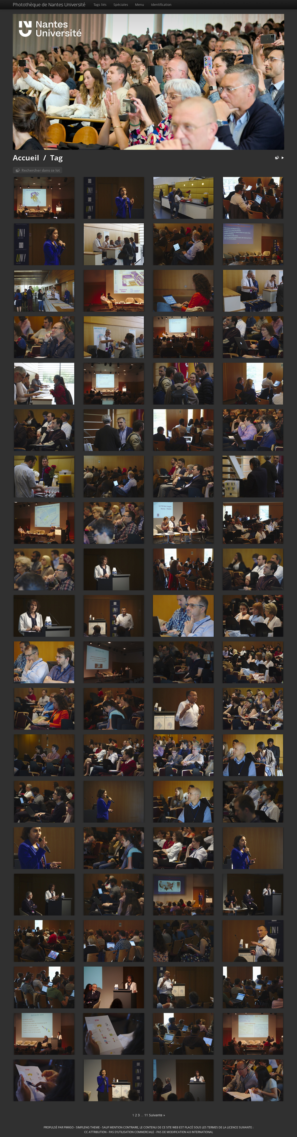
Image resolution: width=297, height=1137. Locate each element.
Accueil (26, 158)
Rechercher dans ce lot (41, 170)
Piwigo (69, 1127)
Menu (139, 4)
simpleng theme (88, 1127)
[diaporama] (282, 158)
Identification (161, 4)
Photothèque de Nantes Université (49, 4)
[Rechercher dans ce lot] (276, 158)
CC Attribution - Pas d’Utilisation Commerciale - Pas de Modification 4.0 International (148, 1132)
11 (146, 1115)
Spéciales (120, 4)
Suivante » (157, 1115)
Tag (56, 158)
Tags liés (100, 4)
